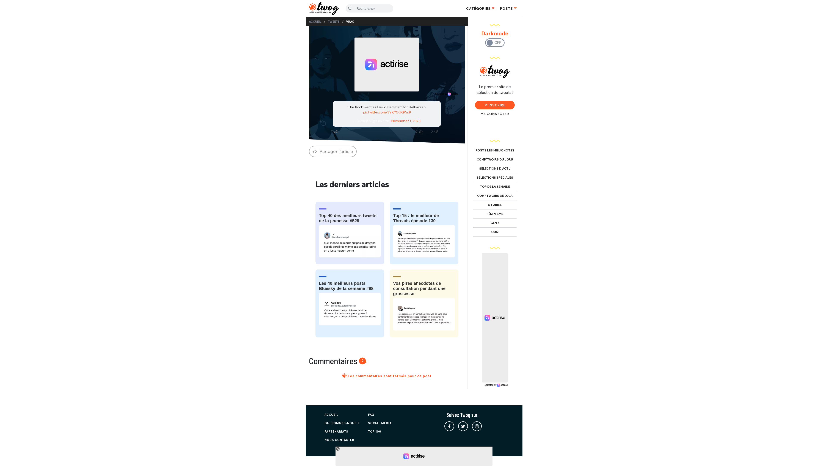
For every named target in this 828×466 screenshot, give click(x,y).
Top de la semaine (495, 187)
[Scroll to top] (818, 456)
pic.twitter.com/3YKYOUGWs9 (387, 112)
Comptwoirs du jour (495, 159)
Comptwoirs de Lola (495, 196)
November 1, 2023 (405, 121)
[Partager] (336, 131)
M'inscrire (495, 105)
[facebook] (449, 426)
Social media (380, 423)
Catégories (478, 8)
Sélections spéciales (495, 177)
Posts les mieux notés (494, 150)
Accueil (315, 21)
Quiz (495, 232)
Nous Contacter (339, 440)
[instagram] (477, 426)
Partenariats (336, 431)
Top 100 (374, 431)
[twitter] (463, 426)
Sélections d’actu (495, 168)
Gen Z (495, 223)
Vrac (350, 21)
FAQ (371, 414)
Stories (495, 205)
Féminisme (495, 214)
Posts (506, 8)
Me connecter (495, 114)
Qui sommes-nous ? (342, 423)
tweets (334, 21)
